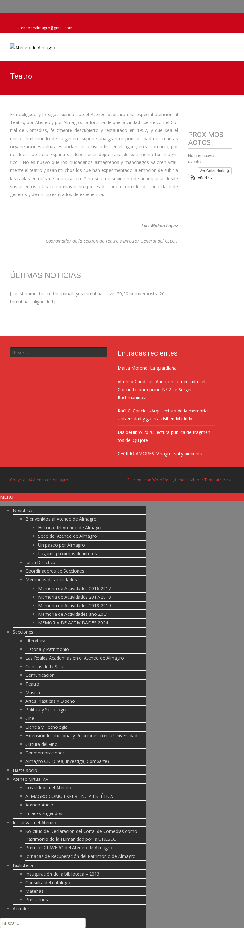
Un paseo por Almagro (61, 545)
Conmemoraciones (45, 753)
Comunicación (40, 675)
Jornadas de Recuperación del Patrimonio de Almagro (80, 856)
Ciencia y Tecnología (46, 727)
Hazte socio (25, 770)
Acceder (21, 908)
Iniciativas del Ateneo (34, 822)
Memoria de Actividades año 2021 (73, 614)
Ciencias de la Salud (45, 666)
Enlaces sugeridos (43, 813)
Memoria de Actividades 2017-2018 (74, 597)
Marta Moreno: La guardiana (147, 368)
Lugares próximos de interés (67, 553)
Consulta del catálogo (47, 882)
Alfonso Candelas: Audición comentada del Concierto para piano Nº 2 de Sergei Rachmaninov (161, 389)
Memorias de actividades (51, 579)
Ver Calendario (213, 170)
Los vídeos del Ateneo (48, 788)
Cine (29, 718)
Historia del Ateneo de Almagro (70, 527)
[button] (201, 177)
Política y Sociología (45, 710)
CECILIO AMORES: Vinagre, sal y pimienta (160, 454)
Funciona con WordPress (150, 480)
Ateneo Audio (39, 805)
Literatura (35, 641)
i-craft (191, 480)
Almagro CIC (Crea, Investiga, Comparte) (67, 761)
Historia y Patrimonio (47, 649)
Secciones (23, 632)
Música (32, 692)
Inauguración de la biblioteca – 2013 (62, 874)
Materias (34, 891)
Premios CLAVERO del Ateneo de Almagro (68, 848)
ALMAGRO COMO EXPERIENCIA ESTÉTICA (69, 796)
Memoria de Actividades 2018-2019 (74, 605)
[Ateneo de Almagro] (27, 45)
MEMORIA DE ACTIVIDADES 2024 (73, 623)
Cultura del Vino (41, 744)
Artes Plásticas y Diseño (50, 701)
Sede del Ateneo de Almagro (67, 536)
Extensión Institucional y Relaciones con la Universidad (81, 736)
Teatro (32, 684)
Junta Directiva (40, 562)
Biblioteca (23, 865)
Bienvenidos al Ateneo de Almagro (61, 519)
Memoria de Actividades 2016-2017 (74, 588)
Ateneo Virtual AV (30, 779)
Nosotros (22, 510)
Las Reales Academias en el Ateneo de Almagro (74, 658)
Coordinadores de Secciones (54, 571)
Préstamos (36, 900)
